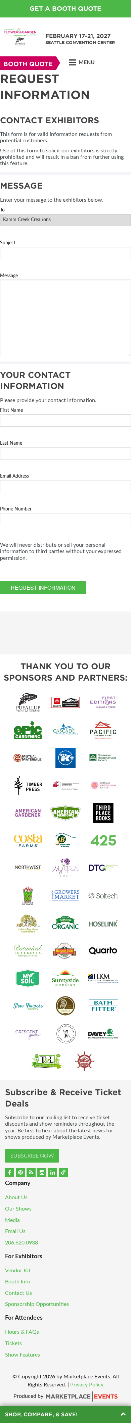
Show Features (22, 1355)
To (2, 210)
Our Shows (18, 1209)
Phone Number (16, 509)
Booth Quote (28, 63)
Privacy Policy (86, 1384)
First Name (11, 410)
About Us (16, 1197)
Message (9, 276)
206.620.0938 (21, 1242)
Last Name (11, 443)
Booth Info (17, 1281)
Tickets (13, 1343)
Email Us (15, 1231)
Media (12, 1220)
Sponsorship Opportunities (37, 1304)
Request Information (43, 587)
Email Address (14, 476)
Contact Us (18, 1293)
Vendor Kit (18, 1270)
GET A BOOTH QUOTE (65, 8)
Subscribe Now (32, 1156)
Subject (7, 243)
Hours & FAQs (22, 1332)
